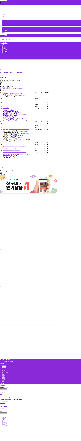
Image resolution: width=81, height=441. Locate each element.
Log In (1, 404)
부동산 (3, 45)
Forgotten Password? (3, 395)
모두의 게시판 (4, 430)
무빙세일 (5, 22)
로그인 (3, 33)
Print (1, 82)
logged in (5, 86)
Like (1, 81)
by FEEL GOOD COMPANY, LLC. (8, 361)
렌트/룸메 (3, 55)
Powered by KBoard (3, 171)
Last (2, 168)
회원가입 (3, 8)
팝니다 (5, 21)
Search (12, 170)
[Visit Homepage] (5, 2)
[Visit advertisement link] (40, 3)
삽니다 (3, 58)
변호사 (3, 21)
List (0, 89)
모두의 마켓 (4, 42)
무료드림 (5, 23)
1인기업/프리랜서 (4, 18)
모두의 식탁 (4, 43)
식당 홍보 (5, 31)
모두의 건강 (4, 44)
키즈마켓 (5, 20)
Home (1, 64)
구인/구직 (3, 54)
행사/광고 (5, 51)
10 (2, 167)
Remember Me (3, 392)
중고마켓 (3, 19)
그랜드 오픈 (3, 23)
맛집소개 (3, 50)
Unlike (4, 81)
